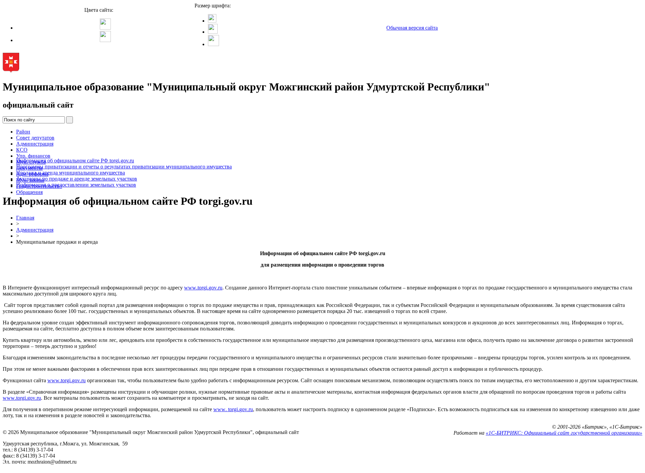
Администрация (34, 144)
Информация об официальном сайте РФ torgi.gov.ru (75, 160)
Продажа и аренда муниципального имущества (70, 172)
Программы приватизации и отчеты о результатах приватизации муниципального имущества (124, 166)
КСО (22, 150)
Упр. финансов (33, 156)
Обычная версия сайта (412, 28)
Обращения (29, 192)
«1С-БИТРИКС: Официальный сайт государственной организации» (564, 433)
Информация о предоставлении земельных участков (76, 185)
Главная (25, 218)
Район (23, 131)
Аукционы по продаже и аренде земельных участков (76, 179)
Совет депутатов (35, 138)
